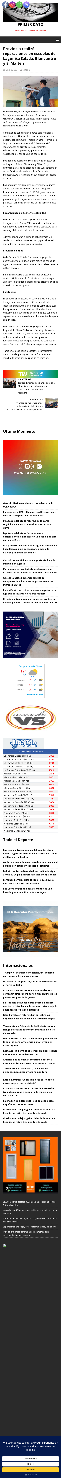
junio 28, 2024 (12, 69)
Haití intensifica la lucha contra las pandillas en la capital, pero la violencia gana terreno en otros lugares (30, 1042)
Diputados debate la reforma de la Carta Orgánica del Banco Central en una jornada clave (27, 524)
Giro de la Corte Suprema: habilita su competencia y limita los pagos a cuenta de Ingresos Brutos (28, 581)
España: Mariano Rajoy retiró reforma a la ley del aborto (29, 1226)
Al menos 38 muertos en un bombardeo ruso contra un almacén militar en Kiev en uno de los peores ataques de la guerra (30, 994)
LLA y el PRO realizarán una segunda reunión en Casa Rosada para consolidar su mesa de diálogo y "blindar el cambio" (30, 549)
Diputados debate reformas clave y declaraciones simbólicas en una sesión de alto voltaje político (29, 537)
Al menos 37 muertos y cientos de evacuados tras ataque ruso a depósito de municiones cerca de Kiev (28, 1092)
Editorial (26, 69)
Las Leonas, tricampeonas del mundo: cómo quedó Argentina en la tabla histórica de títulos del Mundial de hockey (30, 853)
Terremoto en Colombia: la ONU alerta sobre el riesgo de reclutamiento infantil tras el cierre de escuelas (29, 1030)
